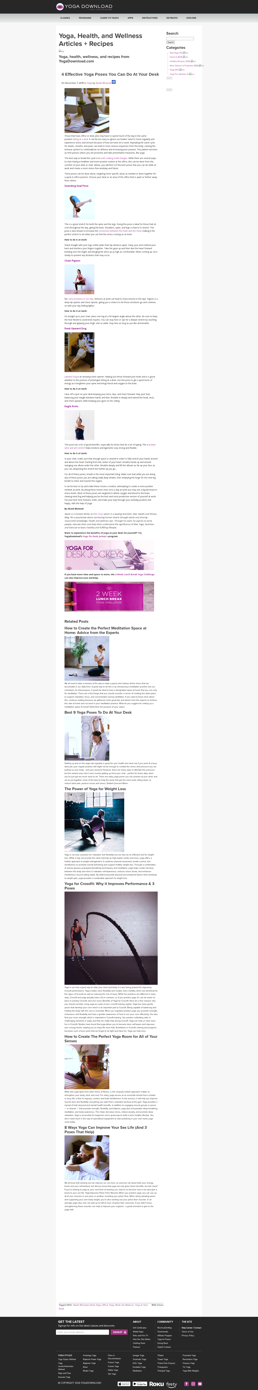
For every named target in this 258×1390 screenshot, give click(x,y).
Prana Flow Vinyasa (166, 1363)
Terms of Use (187, 1332)
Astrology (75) (176, 53)
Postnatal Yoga (189, 1355)
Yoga (89, 83)
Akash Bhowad (103, 83)
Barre (85, 1367)
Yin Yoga (186, 1367)
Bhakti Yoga (88, 1371)
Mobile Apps (138, 1332)
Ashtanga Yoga (89, 1355)
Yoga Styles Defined (67, 1359)
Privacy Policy (188, 1335)
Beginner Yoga (89, 1363)
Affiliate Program (164, 1335)
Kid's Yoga (137, 1363)
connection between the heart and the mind (120, 230)
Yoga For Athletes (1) (179, 74)
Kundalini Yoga (139, 1367)
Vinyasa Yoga (189, 1363)
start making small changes (114, 158)
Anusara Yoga (64, 1377)
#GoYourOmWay (164, 1328)
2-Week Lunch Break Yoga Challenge (135, 574)
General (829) (176, 57)
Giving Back (162, 1343)
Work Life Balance (124, 1305)
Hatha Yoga (113, 1370)
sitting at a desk (80, 139)
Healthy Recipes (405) (180, 61)
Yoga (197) (174, 70)
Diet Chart (98, 513)
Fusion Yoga (113, 1366)
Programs (85, 18)
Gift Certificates (139, 1328)
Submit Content (164, 1347)
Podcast (136, 1347)
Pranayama (163, 1367)
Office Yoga (108, 1305)
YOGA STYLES (65, 1355)
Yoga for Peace (164, 1339)
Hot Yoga (112, 1374)
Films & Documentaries (114, 1357)
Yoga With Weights (191, 1371)
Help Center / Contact (191, 1328)
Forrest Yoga (113, 1362)
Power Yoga (163, 1359)
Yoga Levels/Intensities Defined (65, 1366)
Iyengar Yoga (138, 1355)
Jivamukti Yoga (139, 1359)
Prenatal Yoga (164, 1371)
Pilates (161, 1355)
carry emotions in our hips (80, 298)
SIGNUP (117, 1332)
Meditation (137, 1371)
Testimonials (162, 1332)
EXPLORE (191, 18)
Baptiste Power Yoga (92, 1359)
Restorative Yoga (190, 1359)
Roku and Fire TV (140, 1335)
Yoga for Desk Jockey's (95, 536)
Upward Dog (70, 376)
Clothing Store (139, 1343)
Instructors (150, 18)
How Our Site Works (141, 1339)
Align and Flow (64, 1373)
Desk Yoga (95, 1305)
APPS (130, 18)
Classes (65, 18)
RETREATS (172, 18)
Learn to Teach (109, 18)
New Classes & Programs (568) (184, 65)
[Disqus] (111, 1250)
